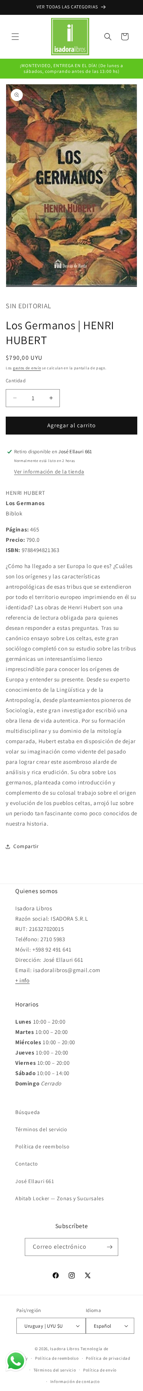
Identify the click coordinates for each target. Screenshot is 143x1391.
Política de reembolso (42, 1146)
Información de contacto (75, 1381)
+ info (22, 980)
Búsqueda (27, 1112)
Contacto (26, 1163)
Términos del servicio (41, 1129)
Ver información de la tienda (49, 471)
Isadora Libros (64, 1348)
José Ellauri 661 (34, 1181)
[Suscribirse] (109, 1247)
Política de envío (100, 1370)
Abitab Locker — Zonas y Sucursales (59, 1198)
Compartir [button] (26, 846)
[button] (15, 36)
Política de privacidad (108, 1358)
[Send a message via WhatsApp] (16, 1361)
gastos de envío (27, 367)
